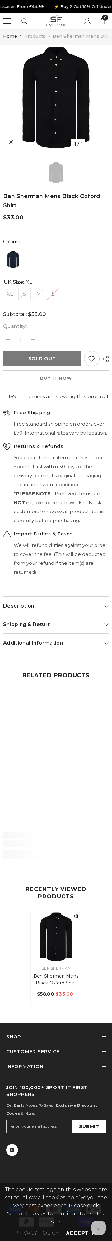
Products (34, 36)
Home (10, 36)
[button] (13, 259)
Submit (89, 1126)
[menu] (7, 21)
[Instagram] (12, 1150)
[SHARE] (104, 359)
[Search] (24, 21)
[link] (56, 843)
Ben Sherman (56, 968)
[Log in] (87, 21)
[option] (56, 97)
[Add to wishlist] (92, 358)
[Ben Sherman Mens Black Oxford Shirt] (56, 936)
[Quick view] (77, 916)
